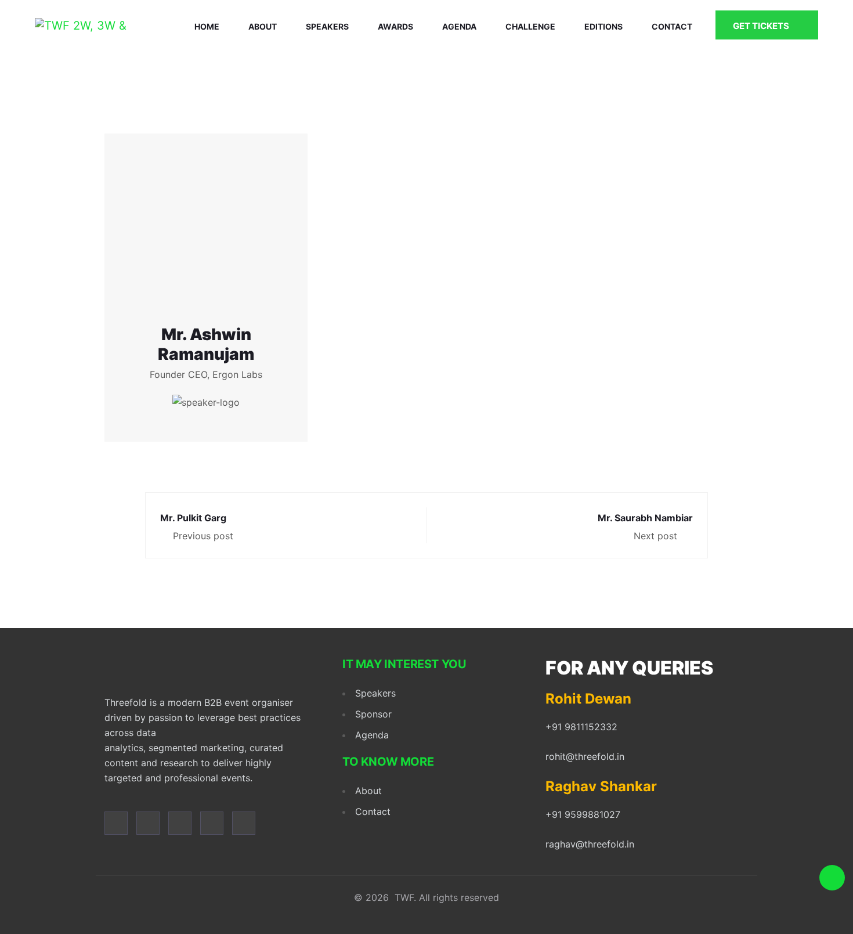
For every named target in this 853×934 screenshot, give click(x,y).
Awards (395, 26)
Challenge (530, 26)
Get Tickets (762, 25)
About (262, 26)
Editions (603, 26)
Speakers (327, 26)
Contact (672, 26)
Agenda (459, 26)
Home (206, 26)
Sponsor (373, 714)
